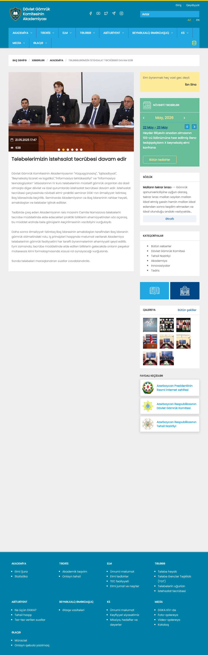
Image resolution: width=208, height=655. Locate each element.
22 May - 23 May (155, 127)
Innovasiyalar (160, 266)
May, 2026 (164, 117)
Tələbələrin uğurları (171, 586)
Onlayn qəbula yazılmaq (32, 645)
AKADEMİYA (20, 33)
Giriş (178, 5)
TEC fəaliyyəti (119, 581)
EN (197, 20)
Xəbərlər (38, 60)
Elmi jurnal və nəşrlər (124, 586)
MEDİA (17, 43)
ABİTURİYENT (111, 33)
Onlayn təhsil (71, 576)
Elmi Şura (21, 572)
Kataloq (163, 625)
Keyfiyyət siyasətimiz (124, 615)
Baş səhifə (20, 60)
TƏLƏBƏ (85, 33)
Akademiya (56, 60)
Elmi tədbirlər (119, 576)
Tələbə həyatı (167, 572)
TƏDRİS (45, 33)
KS (183, 33)
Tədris (155, 270)
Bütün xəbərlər (161, 246)
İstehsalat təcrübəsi (172, 591)
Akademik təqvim (74, 572)
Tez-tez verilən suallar (30, 620)
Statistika (21, 576)
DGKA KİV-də (167, 610)
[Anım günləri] (150, 325)
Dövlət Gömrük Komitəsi (168, 251)
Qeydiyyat (192, 5)
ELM (65, 33)
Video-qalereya (169, 620)
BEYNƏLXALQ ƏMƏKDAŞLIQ (150, 33)
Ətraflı (169, 219)
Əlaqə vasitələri (73, 610)
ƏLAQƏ (38, 43)
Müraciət (21, 640)
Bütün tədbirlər (159, 160)
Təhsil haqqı (23, 615)
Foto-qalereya (168, 615)
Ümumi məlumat (122, 572)
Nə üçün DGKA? (25, 610)
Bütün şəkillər (187, 310)
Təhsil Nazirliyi (161, 256)
